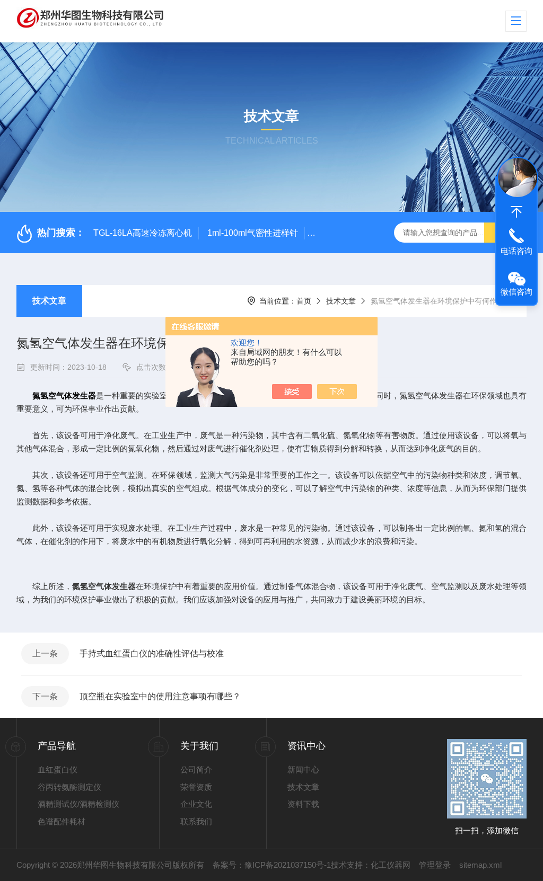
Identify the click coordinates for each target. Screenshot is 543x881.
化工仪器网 (390, 864)
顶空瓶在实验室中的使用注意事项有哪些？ (160, 696)
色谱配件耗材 (61, 821)
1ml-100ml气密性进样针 (252, 232)
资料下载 (303, 803)
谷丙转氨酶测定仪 (69, 786)
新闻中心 (303, 769)
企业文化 (196, 803)
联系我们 (196, 821)
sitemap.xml (480, 864)
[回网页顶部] (516, 212)
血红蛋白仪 (57, 769)
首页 (303, 301)
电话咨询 (516, 250)
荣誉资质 (196, 786)
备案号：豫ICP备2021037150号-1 (272, 864)
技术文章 (49, 300)
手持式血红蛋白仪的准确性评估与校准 (152, 653)
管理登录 (435, 864)
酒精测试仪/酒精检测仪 (78, 803)
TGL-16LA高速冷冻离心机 (142, 232)
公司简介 (196, 769)
